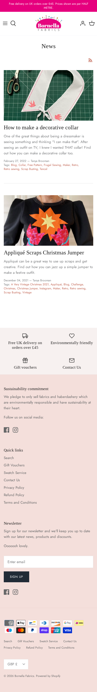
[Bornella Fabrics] (48, 23)
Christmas (9, 288)
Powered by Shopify (48, 676)
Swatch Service (15, 472)
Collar (22, 165)
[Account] (81, 23)
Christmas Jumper (27, 288)
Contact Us (12, 480)
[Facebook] (6, 430)
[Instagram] (15, 430)
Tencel (43, 169)
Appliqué (56, 284)
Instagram (45, 288)
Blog (14, 165)
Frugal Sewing (52, 165)
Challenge (77, 284)
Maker (66, 165)
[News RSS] (90, 60)
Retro (75, 165)
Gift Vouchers (14, 465)
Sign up (16, 576)
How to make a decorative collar (41, 127)
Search (9, 457)
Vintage (27, 292)
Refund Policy (14, 495)
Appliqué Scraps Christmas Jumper (44, 252)
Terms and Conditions (20, 502)
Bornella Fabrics (24, 676)
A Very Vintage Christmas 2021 (30, 284)
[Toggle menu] (5, 23)
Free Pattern (35, 165)
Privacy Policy (14, 487)
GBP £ (12, 664)
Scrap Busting (29, 169)
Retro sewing (11, 169)
